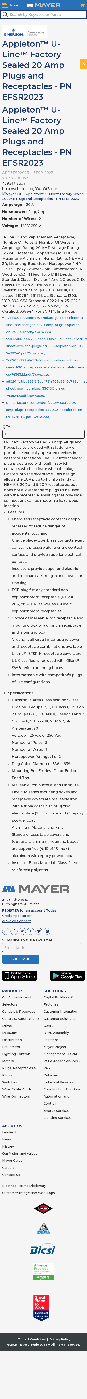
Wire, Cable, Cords (17, 1089)
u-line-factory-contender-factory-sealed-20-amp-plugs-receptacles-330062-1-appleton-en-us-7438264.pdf (44, 410)
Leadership (11, 1132)
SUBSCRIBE (21, 959)
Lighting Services (58, 1118)
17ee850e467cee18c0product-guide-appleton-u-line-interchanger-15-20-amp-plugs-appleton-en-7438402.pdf (45, 325)
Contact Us (11, 1175)
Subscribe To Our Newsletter (27, 940)
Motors (8, 1061)
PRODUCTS (13, 991)
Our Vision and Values (19, 1154)
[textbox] (43, 14)
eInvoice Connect (16, 921)
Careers (8, 1168)
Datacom (51, 1075)
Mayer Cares (12, 1161)
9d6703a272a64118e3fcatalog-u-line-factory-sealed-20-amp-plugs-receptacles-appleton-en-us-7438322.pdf (45, 367)
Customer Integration (61, 1012)
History (8, 1146)
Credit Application (16, 916)
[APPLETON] (24, 31)
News (7, 1139)
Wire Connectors (16, 1096)
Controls (23, 1054)
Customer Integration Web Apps (28, 1193)
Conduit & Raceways (18, 1012)
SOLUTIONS (55, 991)
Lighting (9, 1054)
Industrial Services (58, 1082)
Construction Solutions (62, 1089)
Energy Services (57, 1111)
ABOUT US (12, 1126)
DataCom (9, 1033)
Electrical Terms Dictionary (24, 1186)
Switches (9, 1082)
